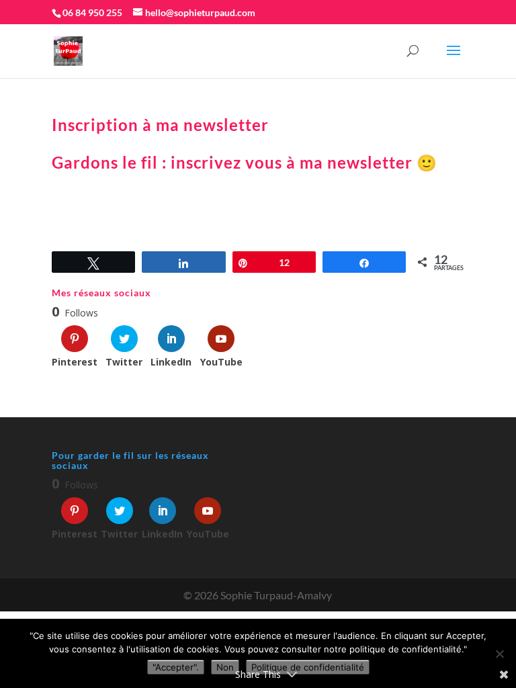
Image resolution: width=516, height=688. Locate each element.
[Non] (499, 653)
